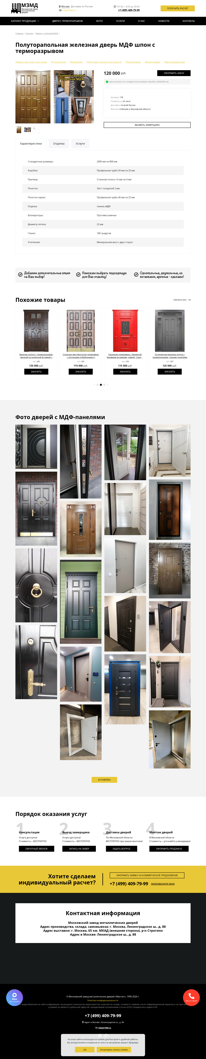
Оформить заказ (174, 73)
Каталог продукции (23, 21)
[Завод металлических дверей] (24, 8)
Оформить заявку (147, 875)
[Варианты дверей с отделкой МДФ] (93, 96)
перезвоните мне (163, 883)
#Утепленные (58, 62)
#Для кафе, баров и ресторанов (104, 62)
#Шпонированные (174, 62)
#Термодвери (133, 62)
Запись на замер (79, 848)
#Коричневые (152, 62)
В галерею (104, 779)
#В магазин (76, 62)
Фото (99, 21)
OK (84, 1049)
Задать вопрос (122, 848)
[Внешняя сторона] (32, 96)
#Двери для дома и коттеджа (31, 62)
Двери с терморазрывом (67, 21)
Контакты (189, 21)
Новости (163, 21)
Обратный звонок (37, 848)
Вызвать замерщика (147, 124)
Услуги (120, 21)
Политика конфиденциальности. (103, 1000)
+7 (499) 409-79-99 (129, 10)
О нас (141, 21)
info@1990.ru (69, 10)
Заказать (36, 371)
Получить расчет (177, 8)
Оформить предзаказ (169, 848)
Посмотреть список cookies (114, 1049)
